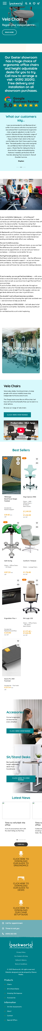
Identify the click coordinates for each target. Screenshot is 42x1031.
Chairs (25, 501)
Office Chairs (27, 503)
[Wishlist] (34, 3)
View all (21, 844)
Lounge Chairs (33, 567)
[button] (17, 839)
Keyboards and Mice (10, 631)
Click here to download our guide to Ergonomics (21, 862)
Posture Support (9, 509)
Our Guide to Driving (21, 956)
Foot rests (16, 685)
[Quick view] (18, 463)
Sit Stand (26, 505)
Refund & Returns (21, 960)
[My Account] (30, 3)
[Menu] (4, 3)
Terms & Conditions (21, 964)
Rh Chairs (27, 624)
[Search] (26, 3)
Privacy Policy (21, 952)
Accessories (7, 508)
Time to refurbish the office (15, 823)
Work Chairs (27, 506)
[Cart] (38, 3)
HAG (30, 501)
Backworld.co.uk (11, 311)
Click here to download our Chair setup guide (21, 911)
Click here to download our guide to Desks (21, 886)
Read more (9, 32)
